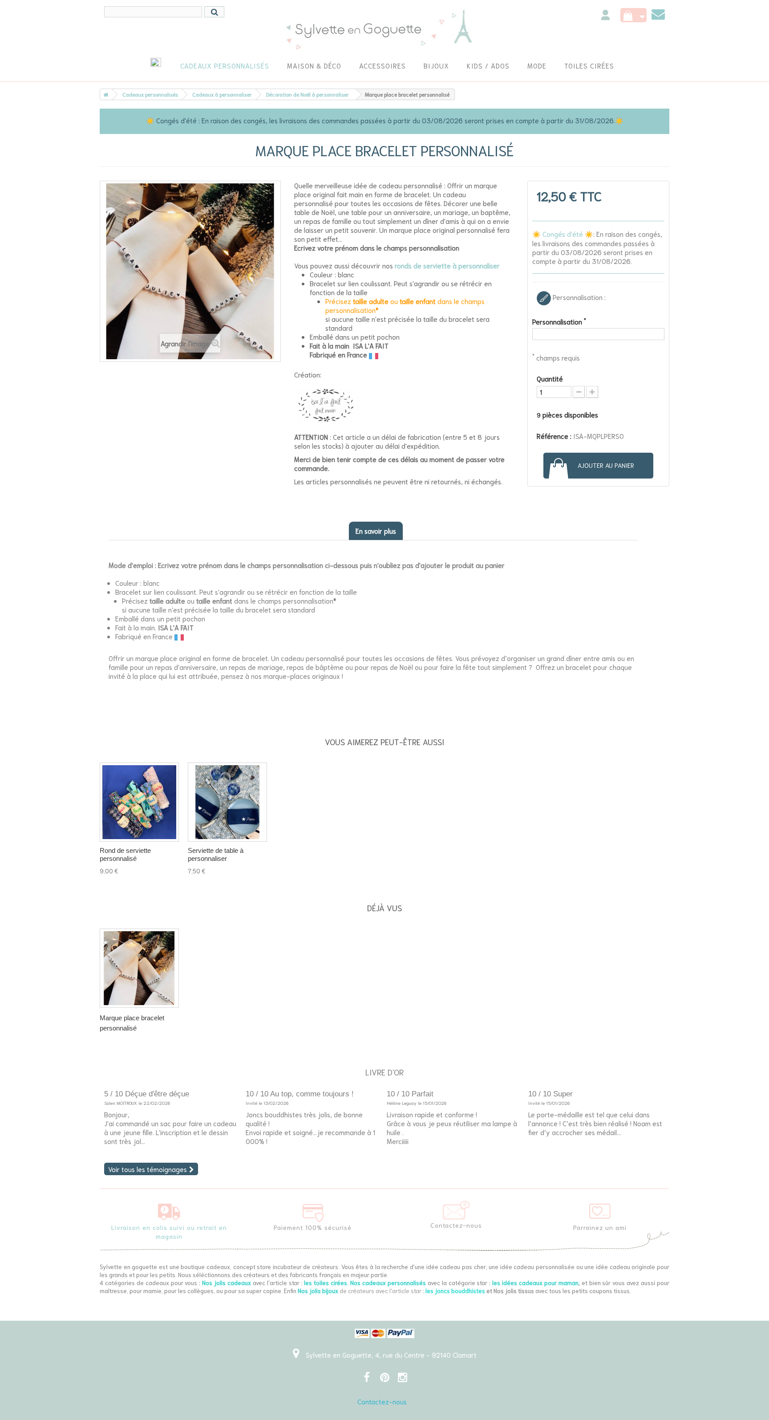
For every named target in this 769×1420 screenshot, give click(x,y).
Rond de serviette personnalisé (125, 854)
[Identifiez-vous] (605, 16)
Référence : (554, 435)
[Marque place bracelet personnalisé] (139, 968)
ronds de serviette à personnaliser (447, 265)
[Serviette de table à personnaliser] (227, 802)
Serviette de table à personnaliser (215, 854)
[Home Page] (104, 94)
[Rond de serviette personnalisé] (139, 802)
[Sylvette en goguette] (385, 28)
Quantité (550, 378)
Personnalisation (559, 321)
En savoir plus (376, 530)
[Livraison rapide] (169, 1209)
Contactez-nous (382, 1401)
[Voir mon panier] (633, 15)
